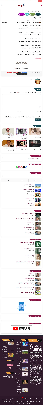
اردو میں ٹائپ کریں (20, 403)
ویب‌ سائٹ (19, 111)
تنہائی (40, 148)
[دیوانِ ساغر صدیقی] (11, 355)
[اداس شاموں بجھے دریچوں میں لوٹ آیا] (8, 143)
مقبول (35, 180)
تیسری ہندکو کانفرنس (30, 222)
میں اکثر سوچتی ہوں (30, 203)
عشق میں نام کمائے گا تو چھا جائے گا (18, 344)
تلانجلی (39, 136)
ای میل (39, 111)
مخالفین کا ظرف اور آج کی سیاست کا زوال (26, 283)
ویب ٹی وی (22, 401)
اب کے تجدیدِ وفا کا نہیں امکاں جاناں (18, 382)
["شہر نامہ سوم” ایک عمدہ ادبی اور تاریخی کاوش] (38, 219)
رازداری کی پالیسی (11, 401)
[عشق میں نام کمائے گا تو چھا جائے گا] (25, 344)
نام (40, 106)
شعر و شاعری (21, 14)
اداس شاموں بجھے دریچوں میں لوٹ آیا (9, 148)
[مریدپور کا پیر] (25, 369)
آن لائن (10, 375)
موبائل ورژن (5, 401)
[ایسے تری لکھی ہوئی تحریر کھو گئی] (21, 131)
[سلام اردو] (21, 5)
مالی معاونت (17, 401)
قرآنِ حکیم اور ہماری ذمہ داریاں (28, 189)
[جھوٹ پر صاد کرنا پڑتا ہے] (25, 390)
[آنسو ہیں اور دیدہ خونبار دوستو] (25, 361)
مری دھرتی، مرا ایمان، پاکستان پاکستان (27, 242)
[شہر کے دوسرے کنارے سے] (38, 228)
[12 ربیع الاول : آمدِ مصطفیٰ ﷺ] (38, 215)
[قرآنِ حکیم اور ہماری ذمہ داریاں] (38, 190)
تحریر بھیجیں (37, 401)
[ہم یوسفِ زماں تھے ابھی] (38, 257)
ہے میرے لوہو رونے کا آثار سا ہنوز (21, 148)
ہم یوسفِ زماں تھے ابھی (29, 255)
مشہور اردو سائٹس (28, 403)
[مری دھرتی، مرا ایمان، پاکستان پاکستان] (38, 244)
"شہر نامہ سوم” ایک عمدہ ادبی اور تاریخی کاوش (25, 218)
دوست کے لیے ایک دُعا (30, 198)
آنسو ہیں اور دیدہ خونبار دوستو (19, 361)
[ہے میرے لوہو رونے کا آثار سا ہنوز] (21, 143)
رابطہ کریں (27, 401)
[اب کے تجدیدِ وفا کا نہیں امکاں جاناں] (25, 382)
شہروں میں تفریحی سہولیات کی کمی (18, 353)
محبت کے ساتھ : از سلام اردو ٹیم (16, 398)
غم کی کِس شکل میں (10, 136)
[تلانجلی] (35, 131)
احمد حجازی (32, 14)
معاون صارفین (31, 401)
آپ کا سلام (34, 11)
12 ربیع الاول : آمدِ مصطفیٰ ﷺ (28, 213)
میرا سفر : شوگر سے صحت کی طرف (27, 292)
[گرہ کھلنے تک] (11, 350)
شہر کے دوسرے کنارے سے (29, 227)
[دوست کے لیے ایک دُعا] (38, 200)
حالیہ (22, 180)
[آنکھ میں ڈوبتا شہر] (11, 343)
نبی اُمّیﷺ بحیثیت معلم (29, 185)
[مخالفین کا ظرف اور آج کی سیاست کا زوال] (38, 284)
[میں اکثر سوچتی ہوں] (38, 204)
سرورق (38, 11)
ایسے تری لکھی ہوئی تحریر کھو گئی (22, 136)
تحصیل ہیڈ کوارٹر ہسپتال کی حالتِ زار (18, 374)
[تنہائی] (35, 143)
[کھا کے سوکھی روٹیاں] (38, 195)
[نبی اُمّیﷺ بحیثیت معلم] (38, 186)
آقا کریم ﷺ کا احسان (29, 232)
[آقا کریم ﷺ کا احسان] (38, 233)
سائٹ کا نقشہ (13, 403)
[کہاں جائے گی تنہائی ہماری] (38, 251)
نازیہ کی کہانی (31, 274)
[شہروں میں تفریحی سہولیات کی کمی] (25, 352)
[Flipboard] (18, 68)
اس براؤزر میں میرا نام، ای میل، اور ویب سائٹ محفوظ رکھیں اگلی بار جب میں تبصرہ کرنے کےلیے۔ (22, 117)
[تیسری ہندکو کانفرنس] (38, 224)
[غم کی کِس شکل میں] (8, 131)
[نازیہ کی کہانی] (38, 275)
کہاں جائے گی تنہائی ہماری (29, 248)
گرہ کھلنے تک (4, 349)
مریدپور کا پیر (18, 368)
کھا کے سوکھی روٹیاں (30, 194)
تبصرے (8, 180)
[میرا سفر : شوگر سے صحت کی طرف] (38, 293)
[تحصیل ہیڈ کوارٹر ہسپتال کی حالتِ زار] (25, 374)
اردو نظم (27, 14)
